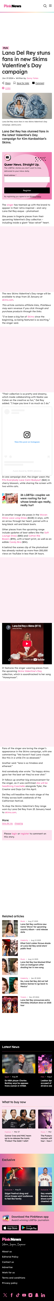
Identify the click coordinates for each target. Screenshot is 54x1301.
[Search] (45, 5)
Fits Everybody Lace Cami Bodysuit (22, 480)
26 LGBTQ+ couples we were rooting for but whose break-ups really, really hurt (35, 500)
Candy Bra (15, 542)
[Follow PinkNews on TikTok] (18, 1296)
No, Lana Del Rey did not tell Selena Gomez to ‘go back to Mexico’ (34, 984)
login (14, 833)
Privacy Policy (35, 196)
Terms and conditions (13, 1277)
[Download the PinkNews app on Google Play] (29, 1227)
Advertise (7, 1267)
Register (27, 190)
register (25, 833)
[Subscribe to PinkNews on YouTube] (24, 1296)
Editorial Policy (10, 1256)
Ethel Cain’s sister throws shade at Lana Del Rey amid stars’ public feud (35, 946)
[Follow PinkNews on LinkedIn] (43, 1296)
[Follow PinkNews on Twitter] (5, 1296)
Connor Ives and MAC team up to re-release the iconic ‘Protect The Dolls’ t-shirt (18, 1138)
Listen (7, 88)
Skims (31, 316)
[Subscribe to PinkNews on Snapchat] (37, 1296)
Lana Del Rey (7, 823)
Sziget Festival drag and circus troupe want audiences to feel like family (19, 1196)
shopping (19, 823)
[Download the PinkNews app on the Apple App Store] (10, 1227)
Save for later (23, 83)
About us (7, 1251)
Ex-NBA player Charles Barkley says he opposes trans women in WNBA (16, 1083)
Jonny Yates (32, 78)
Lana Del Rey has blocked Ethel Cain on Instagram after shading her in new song (35, 965)
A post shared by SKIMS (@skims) (27, 471)
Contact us (8, 1262)
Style (5, 48)
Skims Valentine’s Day (30, 671)
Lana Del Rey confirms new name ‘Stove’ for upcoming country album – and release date (34, 928)
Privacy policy (9, 1283)
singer (10, 204)
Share (7, 83)
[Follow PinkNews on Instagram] (30, 1296)
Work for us (8, 1272)
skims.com (7, 299)
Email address (13, 175)
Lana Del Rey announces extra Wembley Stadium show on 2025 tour (35, 1003)
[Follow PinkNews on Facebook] (12, 1296)
